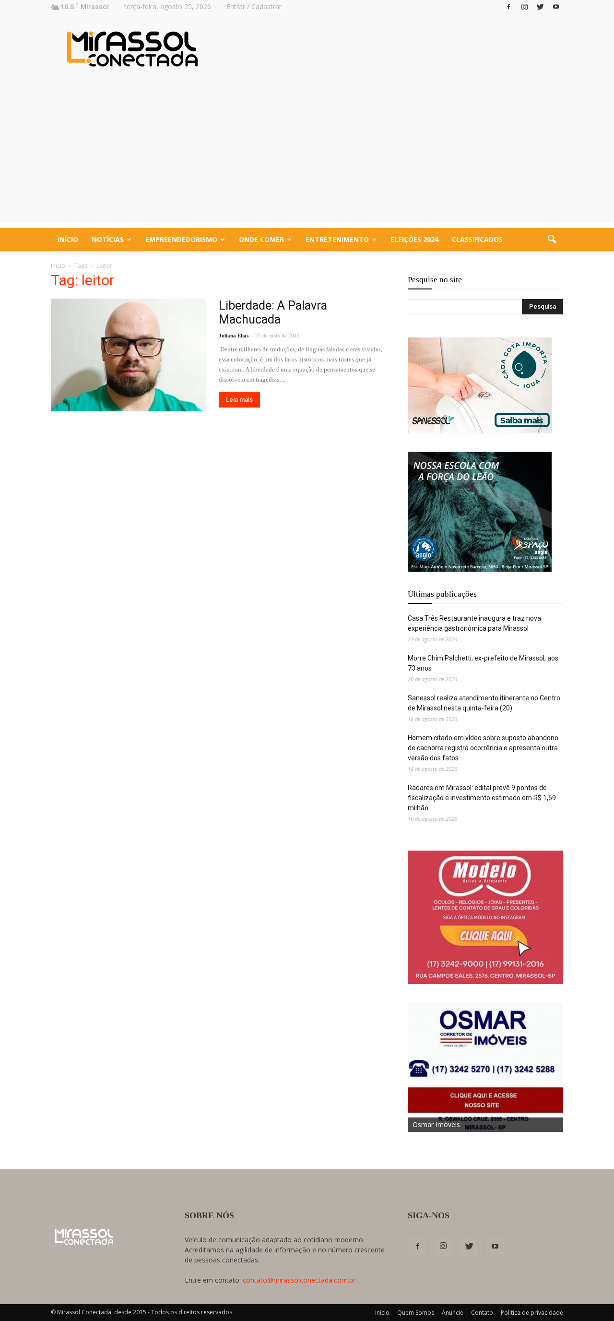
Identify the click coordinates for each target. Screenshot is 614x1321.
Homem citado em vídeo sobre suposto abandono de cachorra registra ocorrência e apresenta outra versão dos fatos (483, 748)
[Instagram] (524, 6)
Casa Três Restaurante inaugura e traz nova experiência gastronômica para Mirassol (474, 623)
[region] (480, 385)
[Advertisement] (307, 156)
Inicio (58, 266)
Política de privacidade (532, 1313)
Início (68, 239)
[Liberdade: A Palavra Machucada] (128, 355)
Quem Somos (415, 1313)
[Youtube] (556, 6)
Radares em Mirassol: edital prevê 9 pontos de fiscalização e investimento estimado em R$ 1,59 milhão (482, 798)
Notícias (108, 239)
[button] (551, 239)
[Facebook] (508, 6)
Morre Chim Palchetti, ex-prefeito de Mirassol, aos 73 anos (483, 663)
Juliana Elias (233, 335)
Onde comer (261, 239)
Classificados (477, 239)
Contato (482, 1313)
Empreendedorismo (181, 239)
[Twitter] (540, 6)
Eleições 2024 (414, 239)
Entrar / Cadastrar (254, 6)
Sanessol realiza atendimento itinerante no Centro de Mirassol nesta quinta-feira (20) (484, 703)
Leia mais (239, 399)
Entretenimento (337, 239)
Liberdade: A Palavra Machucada (273, 312)
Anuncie (452, 1313)
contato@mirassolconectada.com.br (299, 1280)
